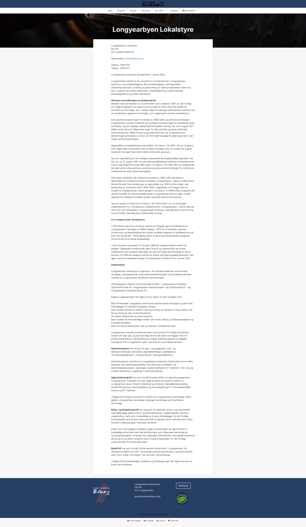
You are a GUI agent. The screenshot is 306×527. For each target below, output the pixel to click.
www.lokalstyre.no (134, 58)
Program (121, 10)
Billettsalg (183, 486)
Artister (133, 10)
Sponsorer (145, 10)
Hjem (110, 10)
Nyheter (174, 10)
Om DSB (159, 10)
